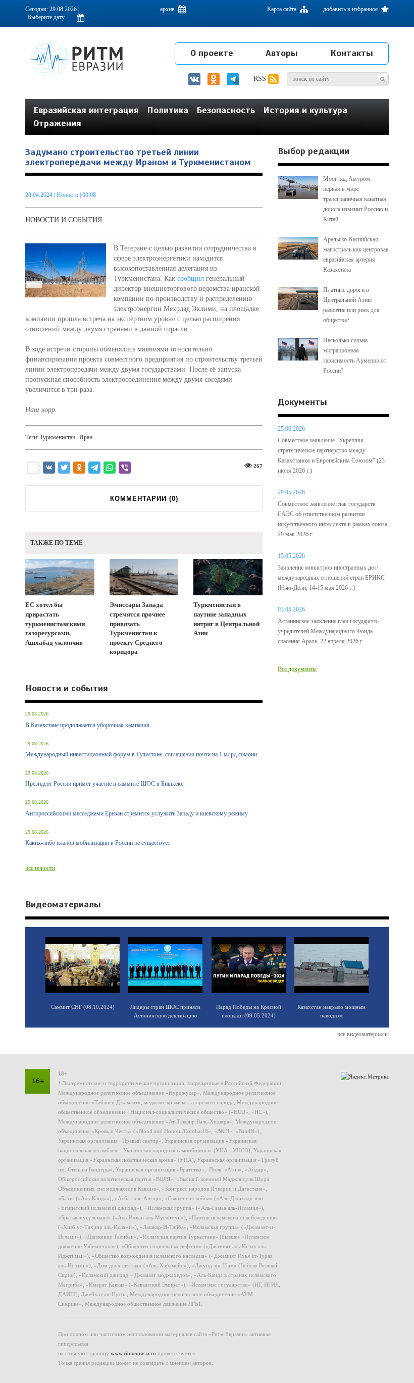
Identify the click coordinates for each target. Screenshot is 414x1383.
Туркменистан (57, 437)
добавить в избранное (351, 9)
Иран (85, 437)
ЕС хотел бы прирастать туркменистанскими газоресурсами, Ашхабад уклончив (55, 623)
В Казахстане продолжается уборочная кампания (87, 725)
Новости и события (63, 220)
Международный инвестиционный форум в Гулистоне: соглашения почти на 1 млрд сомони (141, 754)
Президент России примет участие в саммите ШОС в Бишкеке (104, 783)
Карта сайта (282, 9)
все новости (40, 868)
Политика (167, 110)
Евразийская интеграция (86, 110)
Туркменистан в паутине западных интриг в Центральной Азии (226, 619)
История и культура (305, 110)
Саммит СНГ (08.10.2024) (83, 1007)
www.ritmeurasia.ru (133, 1353)
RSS (260, 78)
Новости (68, 194)
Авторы (282, 53)
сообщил (190, 278)
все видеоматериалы (363, 1034)
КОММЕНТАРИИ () (144, 498)
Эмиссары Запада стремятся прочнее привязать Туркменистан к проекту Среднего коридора (137, 628)
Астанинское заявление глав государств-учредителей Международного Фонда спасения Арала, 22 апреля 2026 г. (328, 631)
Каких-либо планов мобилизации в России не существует (97, 842)
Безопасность (225, 110)
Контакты (351, 53)
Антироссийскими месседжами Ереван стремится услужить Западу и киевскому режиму (136, 813)
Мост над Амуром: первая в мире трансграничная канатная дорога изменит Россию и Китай (355, 199)
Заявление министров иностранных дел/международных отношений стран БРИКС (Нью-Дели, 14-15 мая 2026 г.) (331, 577)
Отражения (57, 123)
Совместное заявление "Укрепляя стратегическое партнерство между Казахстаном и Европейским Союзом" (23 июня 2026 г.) (331, 455)
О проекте (211, 53)
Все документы (297, 669)
